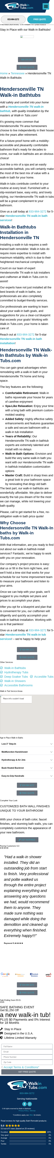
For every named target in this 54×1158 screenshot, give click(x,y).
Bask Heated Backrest (13, 768)
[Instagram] (29, 1104)
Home (4, 73)
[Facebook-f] (24, 1104)
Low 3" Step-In (9, 744)
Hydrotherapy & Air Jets (13, 760)
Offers (31, 1115)
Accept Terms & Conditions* (21, 1067)
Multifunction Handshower (15, 752)
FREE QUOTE (39, 19)
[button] (46, 6)
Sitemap (33, 1111)
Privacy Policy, (24, 1111)
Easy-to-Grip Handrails (13, 776)
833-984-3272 (13, 19)
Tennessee (18, 73)
